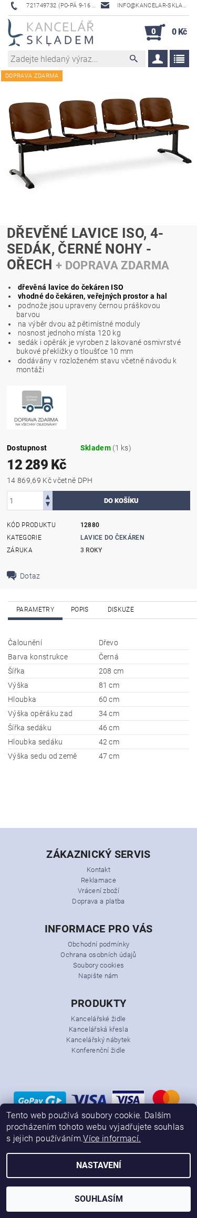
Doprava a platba (98, 901)
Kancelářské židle (98, 1019)
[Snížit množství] (48, 505)
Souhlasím (99, 1199)
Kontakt (98, 870)
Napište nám (98, 976)
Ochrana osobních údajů (98, 955)
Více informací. (112, 1138)
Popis (80, 609)
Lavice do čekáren (112, 537)
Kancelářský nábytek (98, 1040)
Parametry (35, 609)
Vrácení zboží (98, 891)
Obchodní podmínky (98, 944)
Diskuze (121, 609)
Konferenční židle (98, 1050)
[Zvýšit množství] (48, 496)
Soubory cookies (99, 965)
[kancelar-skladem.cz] (51, 32)
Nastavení (98, 1165)
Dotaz (30, 576)
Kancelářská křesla (98, 1029)
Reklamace (98, 880)
